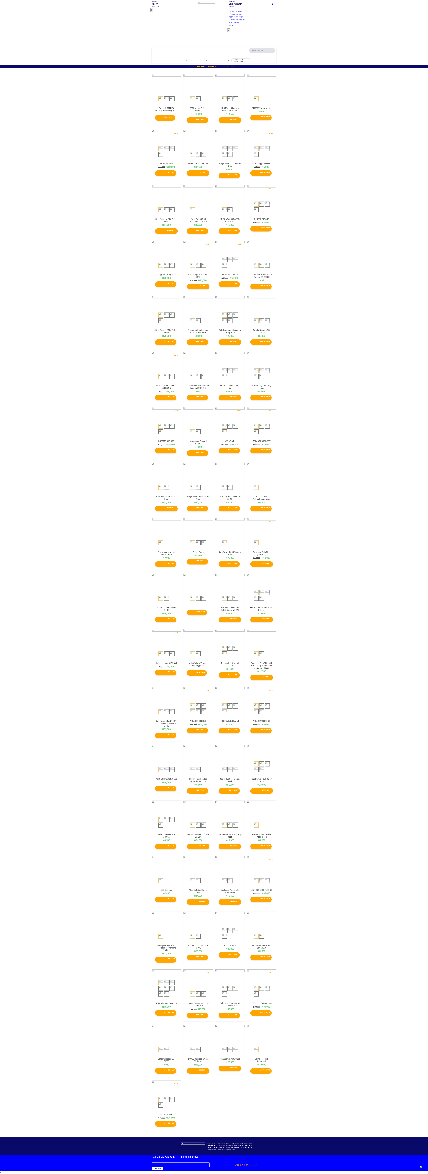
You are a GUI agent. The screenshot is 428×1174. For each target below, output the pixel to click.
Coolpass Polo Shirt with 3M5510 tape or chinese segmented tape (261, 665)
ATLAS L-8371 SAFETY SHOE (230, 497)
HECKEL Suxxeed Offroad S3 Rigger (198, 1060)
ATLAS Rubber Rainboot (166, 1003)
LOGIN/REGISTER (235, 4)
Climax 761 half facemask (262, 1060)
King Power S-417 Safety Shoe (230, 164)
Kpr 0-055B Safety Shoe (166, 779)
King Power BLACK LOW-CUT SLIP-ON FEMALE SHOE (166, 723)
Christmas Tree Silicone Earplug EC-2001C (198, 386)
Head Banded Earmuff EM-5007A (261, 946)
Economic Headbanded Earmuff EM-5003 (198, 331)
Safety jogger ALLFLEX (262, 163)
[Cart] (271, 4)
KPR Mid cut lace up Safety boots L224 (230, 109)
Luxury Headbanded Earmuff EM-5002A (198, 780)
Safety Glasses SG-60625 (261, 331)
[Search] (273, 50)
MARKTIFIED (252, 1165)
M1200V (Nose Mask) (261, 108)
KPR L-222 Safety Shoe (261, 1003)
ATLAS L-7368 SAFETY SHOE (166, 608)
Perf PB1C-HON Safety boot (166, 497)
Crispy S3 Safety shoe (166, 274)
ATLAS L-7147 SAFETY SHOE (198, 946)
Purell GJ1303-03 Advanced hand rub (198, 220)
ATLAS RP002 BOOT (262, 441)
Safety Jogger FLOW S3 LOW (198, 275)
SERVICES (155, 7)
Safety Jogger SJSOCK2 (166, 663)
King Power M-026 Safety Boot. (166, 220)
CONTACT (232, 1)
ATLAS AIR (230, 441)
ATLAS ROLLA (166, 1114)
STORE (231, 7)
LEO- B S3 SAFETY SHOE (262, 890)
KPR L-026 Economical (198, 163)
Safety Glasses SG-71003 (166, 1060)
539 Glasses (166, 890)
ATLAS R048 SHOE (198, 721)
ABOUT (155, 4)
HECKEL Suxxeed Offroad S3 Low (198, 835)
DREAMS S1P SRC (166, 441)
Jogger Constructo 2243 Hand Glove (198, 1004)
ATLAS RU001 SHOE (262, 721)
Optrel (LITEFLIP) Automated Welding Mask (166, 109)
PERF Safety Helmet (230, 721)
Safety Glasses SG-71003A (166, 835)
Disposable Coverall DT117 (230, 664)
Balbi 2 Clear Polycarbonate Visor (262, 497)
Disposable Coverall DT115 (198, 442)
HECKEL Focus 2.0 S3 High (229, 386)
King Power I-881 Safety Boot (261, 780)
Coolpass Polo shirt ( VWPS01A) (230, 891)
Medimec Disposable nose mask (261, 835)
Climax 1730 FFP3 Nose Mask (229, 780)
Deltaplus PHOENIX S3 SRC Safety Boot (230, 1004)
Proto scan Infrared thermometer (166, 553)
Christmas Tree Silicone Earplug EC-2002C (261, 275)
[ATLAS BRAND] (240, 60)
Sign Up (158, 1168)
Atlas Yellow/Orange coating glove (198, 664)
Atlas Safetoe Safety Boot (198, 891)
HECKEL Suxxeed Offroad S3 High (261, 608)
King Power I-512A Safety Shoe (166, 331)
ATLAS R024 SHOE (230, 274)
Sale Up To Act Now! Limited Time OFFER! (214, 66)
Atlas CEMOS (230, 945)
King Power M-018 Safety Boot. (230, 835)
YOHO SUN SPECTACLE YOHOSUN (166, 386)
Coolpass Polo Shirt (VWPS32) (261, 553)
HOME (154, 1)
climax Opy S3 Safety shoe (261, 386)
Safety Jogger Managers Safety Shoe (230, 331)
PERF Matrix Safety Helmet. (198, 109)
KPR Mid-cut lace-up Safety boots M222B (230, 608)
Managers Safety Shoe (230, 1059)
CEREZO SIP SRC (261, 219)
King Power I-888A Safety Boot (230, 553)
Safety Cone (198, 552)
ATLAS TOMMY (166, 163)
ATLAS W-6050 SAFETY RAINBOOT (230, 220)
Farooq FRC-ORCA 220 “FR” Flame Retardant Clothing (166, 947)
